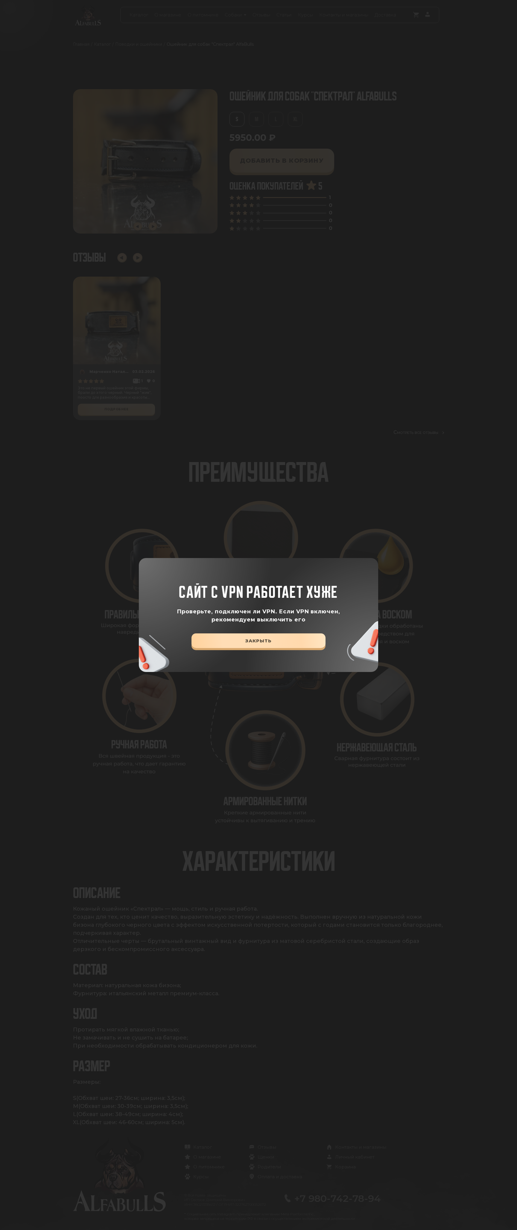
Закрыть (258, 641)
